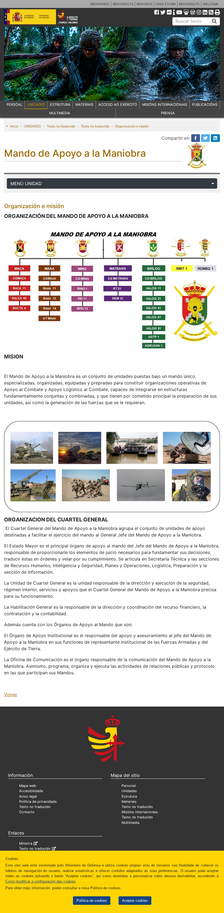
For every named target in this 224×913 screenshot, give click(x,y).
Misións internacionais (140, 812)
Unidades (129, 791)
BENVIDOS (144, 4)
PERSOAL (14, 105)
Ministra (25, 843)
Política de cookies (91, 901)
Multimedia (130, 823)
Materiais (129, 802)
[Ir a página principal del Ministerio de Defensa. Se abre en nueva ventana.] (30, 16)
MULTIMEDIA (59, 113)
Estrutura (129, 796)
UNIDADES (36, 105)
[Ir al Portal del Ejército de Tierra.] (71, 16)
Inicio (14, 126)
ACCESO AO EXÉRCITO (117, 105)
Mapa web (27, 786)
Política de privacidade (38, 802)
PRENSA (168, 113)
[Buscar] (214, 21)
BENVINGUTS (123, 4)
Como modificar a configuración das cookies (40, 881)
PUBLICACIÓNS (204, 105)
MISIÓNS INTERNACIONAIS (164, 105)
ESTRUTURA (60, 105)
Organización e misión (132, 126)
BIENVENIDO (100, 4)
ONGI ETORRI (166, 4)
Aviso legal (28, 796)
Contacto (26, 812)
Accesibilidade (31, 791)
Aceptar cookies (135, 901)
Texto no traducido (61, 126)
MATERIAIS (84, 105)
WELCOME (211, 4)
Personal (129, 786)
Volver (10, 694)
